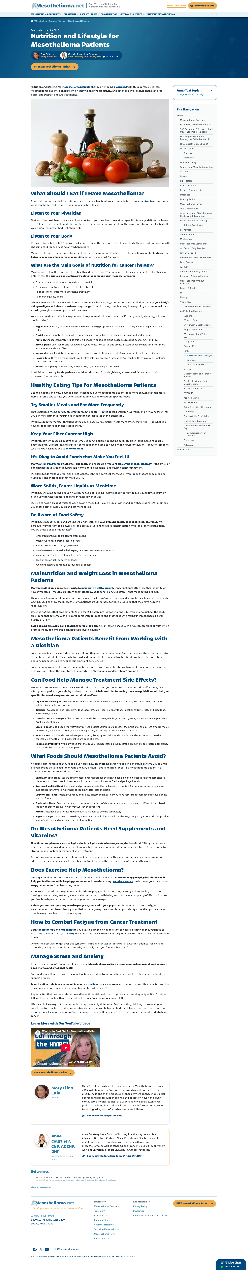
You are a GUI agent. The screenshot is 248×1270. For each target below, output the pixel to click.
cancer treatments (49, 464)
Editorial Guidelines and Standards (150, 1216)
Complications (187, 235)
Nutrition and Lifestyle (199, 356)
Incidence (185, 195)
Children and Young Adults (193, 271)
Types (186, 172)
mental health (92, 984)
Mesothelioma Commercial (194, 244)
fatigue (73, 934)
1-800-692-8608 (42, 1215)
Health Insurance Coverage (194, 221)
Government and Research (197, 307)
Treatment (70, 14)
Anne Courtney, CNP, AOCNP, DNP (84, 57)
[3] (49, 619)
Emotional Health (193, 389)
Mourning (189, 412)
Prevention (186, 230)
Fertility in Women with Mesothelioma (196, 382)
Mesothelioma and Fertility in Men (198, 375)
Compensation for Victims (196, 434)
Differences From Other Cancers (196, 258)
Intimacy (188, 369)
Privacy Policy (140, 1206)
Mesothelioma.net (70, 1249)
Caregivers (189, 342)
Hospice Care (190, 402)
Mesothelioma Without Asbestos (192, 282)
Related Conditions (193, 225)
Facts (183, 293)
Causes (183, 176)
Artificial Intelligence (191, 311)
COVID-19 (188, 393)
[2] (83, 425)
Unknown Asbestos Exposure (195, 276)
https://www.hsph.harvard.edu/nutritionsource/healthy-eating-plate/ (83, 1180)
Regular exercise (123, 881)
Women (184, 267)
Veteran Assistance (131, 14)
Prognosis (189, 158)
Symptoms (189, 149)
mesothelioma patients (76, 87)
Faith (186, 351)
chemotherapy (74, 449)
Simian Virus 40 (188, 253)
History (183, 297)
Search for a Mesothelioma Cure (196, 167)
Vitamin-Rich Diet (196, 365)
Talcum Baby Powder (194, 248)
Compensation (109, 14)
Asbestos (184, 450)
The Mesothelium (189, 209)
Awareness (185, 302)
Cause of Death (188, 288)
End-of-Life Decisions (195, 421)
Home (180, 115)
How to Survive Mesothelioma (195, 125)
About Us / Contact (104, 1239)
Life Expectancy (188, 162)
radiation (66, 930)
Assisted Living (191, 398)
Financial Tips (190, 346)
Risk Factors (186, 181)
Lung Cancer (186, 262)
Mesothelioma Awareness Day (197, 427)
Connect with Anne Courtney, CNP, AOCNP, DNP (114, 1156)
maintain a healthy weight (97, 588)
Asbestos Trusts (89, 14)
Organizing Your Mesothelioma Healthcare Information (196, 214)
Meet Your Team (176, 5)
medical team (148, 201)
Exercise (191, 360)
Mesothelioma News (104, 1234)
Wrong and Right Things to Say (197, 335)
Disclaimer (138, 1211)
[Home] (32, 21)
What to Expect (191, 320)
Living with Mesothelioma (197, 325)
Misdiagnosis (186, 239)
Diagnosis (188, 153)
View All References (41, 1188)
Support (62, 21)
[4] (143, 843)
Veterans (188, 445)
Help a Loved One (193, 330)
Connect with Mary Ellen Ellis (104, 1116)
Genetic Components (191, 190)
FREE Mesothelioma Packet (52, 66)
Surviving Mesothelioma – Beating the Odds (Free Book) (195, 138)
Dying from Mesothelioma (197, 407)
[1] (48, 320)
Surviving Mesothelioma (160, 14)
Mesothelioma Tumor (191, 204)
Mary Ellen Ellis (49, 57)
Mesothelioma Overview (45, 14)
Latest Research (188, 186)
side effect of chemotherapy (135, 464)
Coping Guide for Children (197, 416)
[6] (106, 987)
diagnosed (120, 87)
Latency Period (187, 199)
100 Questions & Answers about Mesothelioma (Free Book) (196, 130)
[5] (127, 947)
